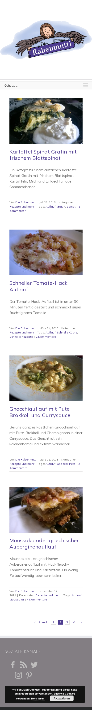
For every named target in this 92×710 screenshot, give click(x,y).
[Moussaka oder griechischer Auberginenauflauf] (46, 509)
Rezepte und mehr (21, 206)
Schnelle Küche (67, 332)
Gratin (61, 206)
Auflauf (50, 206)
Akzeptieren (62, 698)
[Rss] (23, 664)
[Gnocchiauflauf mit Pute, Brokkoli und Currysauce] (46, 378)
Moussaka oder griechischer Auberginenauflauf (44, 543)
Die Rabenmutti (25, 202)
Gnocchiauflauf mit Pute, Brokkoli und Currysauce (40, 412)
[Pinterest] (29, 675)
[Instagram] (18, 675)
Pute (72, 463)
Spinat (71, 206)
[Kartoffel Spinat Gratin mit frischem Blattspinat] (46, 121)
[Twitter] (34, 664)
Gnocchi (62, 463)
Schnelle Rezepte (21, 336)
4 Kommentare (37, 599)
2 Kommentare (46, 336)
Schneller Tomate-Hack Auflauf (38, 286)
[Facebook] (13, 664)
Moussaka (16, 599)
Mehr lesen (38, 698)
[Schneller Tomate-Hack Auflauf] (46, 252)
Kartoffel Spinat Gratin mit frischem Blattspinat (43, 154)
